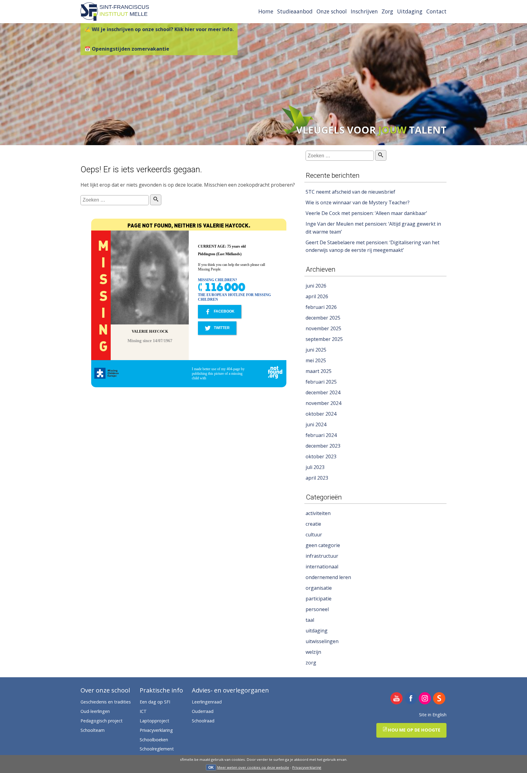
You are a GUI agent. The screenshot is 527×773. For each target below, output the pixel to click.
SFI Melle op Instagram (425, 698)
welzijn (313, 652)
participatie (319, 598)
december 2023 (323, 445)
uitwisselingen (322, 641)
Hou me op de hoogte (414, 730)
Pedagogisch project (102, 721)
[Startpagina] (89, 19)
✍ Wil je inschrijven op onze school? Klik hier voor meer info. (159, 29)
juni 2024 (316, 424)
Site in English (432, 715)
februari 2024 (321, 435)
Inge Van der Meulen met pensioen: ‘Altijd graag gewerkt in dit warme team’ (373, 227)
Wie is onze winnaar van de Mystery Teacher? (358, 202)
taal (310, 620)
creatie (313, 524)
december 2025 (323, 317)
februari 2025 (321, 381)
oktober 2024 (321, 413)
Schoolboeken (154, 740)
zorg (311, 662)
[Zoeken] (155, 200)
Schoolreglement (157, 749)
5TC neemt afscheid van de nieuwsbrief (350, 191)
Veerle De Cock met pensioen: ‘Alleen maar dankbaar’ (366, 213)
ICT (143, 711)
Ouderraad (202, 711)
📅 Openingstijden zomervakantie (126, 48)
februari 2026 (321, 307)
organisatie (319, 588)
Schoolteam (93, 730)
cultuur (314, 534)
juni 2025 (316, 349)
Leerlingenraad (207, 702)
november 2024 (323, 403)
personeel (317, 609)
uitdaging (317, 630)
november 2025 (323, 328)
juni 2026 (316, 285)
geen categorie (323, 545)
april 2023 (317, 477)
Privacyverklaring (306, 767)
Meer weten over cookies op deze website (253, 767)
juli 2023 (315, 467)
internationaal (322, 566)
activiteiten (318, 513)
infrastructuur (322, 556)
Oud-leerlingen (95, 711)
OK (211, 767)
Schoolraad (203, 721)
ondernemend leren (328, 577)
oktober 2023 (321, 456)
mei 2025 (316, 360)
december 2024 (323, 392)
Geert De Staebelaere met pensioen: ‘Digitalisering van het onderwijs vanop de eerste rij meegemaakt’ (372, 246)
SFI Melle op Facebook (411, 698)
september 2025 (324, 339)
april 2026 (317, 296)
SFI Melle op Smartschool (439, 698)
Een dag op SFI (155, 702)
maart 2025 (319, 371)
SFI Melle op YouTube (396, 698)
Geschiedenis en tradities (106, 702)
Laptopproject (154, 721)
